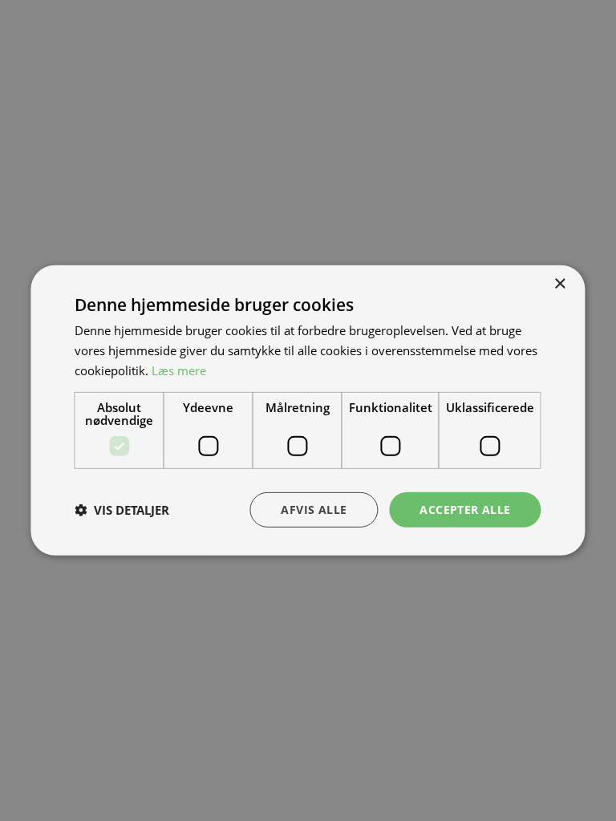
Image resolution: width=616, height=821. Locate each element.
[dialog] (308, 410)
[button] (122, 510)
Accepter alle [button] (464, 508)
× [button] (559, 284)
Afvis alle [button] (313, 508)
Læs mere (179, 370)
